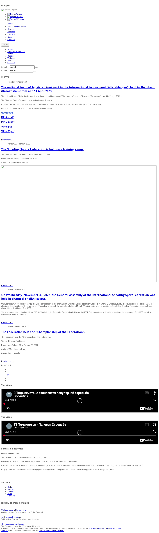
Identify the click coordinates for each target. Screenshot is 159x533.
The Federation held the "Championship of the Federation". (43, 332)
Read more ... (7, 140)
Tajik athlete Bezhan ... (11, 517)
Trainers (10, 58)
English (19, 17)
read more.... (6, 473)
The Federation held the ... (12, 524)
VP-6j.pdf (6, 126)
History (10, 54)
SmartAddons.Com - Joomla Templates (104, 528)
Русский (20, 19)
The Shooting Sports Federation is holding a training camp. (42, 149)
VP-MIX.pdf (7, 131)
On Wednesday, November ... (13, 510)
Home (10, 49)
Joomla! (4, 531)
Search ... (5, 67)
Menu (5, 44)
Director (10, 56)
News (9, 60)
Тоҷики (19, 14)
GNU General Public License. (51, 531)
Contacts (11, 62)
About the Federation (16, 52)
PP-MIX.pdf (7, 122)
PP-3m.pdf (7, 117)
